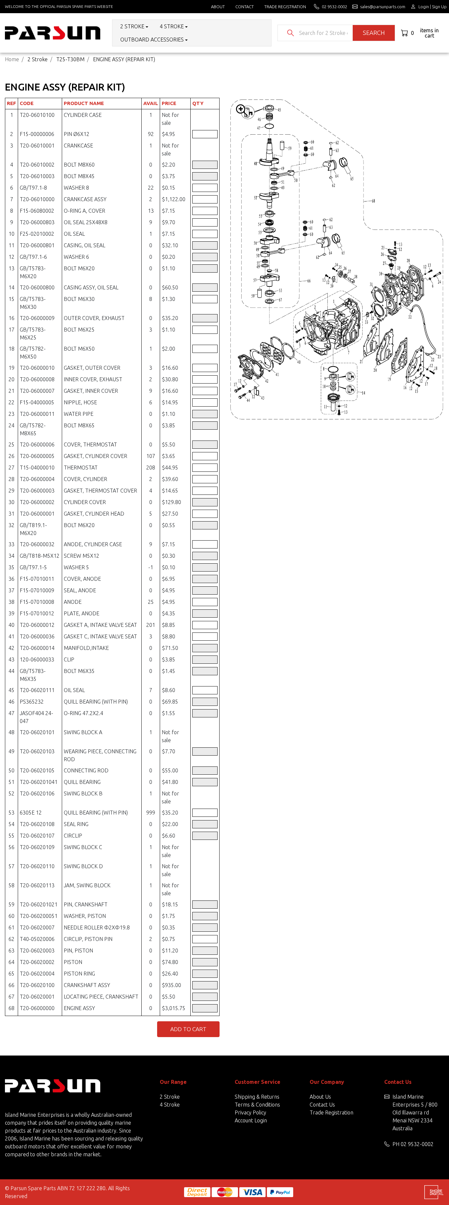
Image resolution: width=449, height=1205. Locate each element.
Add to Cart (188, 1029)
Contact (244, 6)
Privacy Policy (250, 1112)
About (218, 6)
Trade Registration (285, 6)
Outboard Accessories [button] (152, 39)
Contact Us (322, 1105)
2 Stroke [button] (132, 26)
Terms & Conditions (257, 1105)
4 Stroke (170, 1105)
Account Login (251, 1120)
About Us (320, 1097)
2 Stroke (170, 1097)
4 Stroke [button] (172, 26)
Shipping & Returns (257, 1097)
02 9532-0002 (417, 1144)
